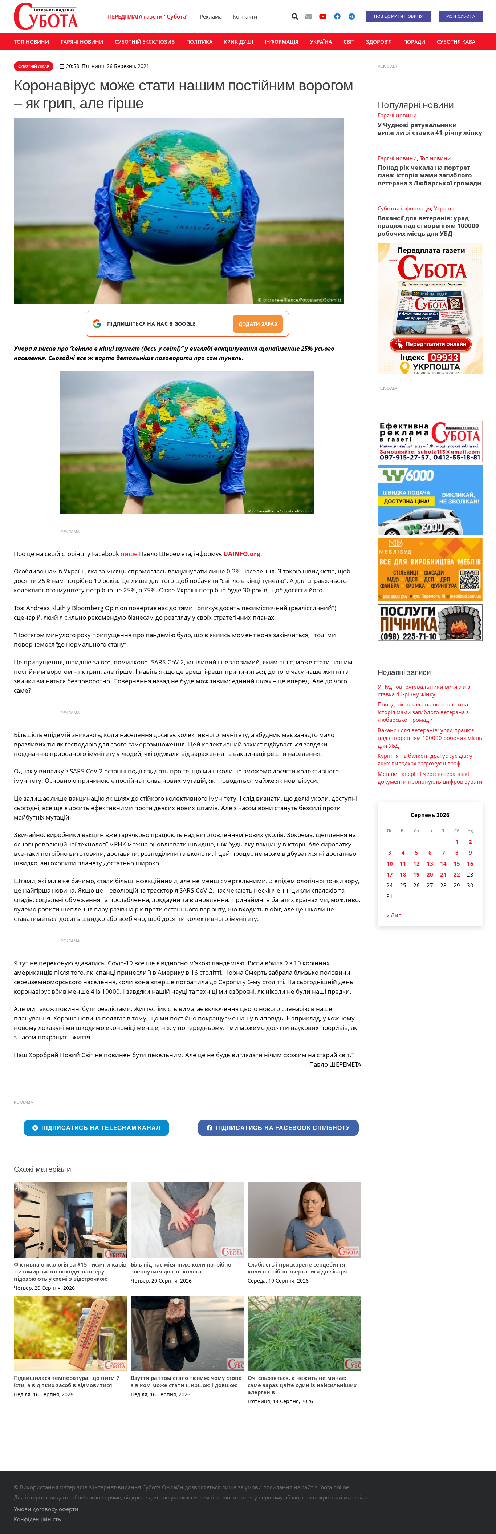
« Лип (394, 915)
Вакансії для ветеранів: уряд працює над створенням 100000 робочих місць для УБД (428, 226)
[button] (295, 16)
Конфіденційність (37, 1519)
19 (416, 874)
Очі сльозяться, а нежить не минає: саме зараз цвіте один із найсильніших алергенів (302, 1385)
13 (430, 863)
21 (443, 874)
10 (389, 863)
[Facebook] (337, 16)
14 (443, 863)
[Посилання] (46, 16)
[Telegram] (351, 16)
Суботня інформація (404, 208)
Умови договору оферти (46, 1509)
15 (457, 863)
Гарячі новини (397, 115)
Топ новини (435, 158)
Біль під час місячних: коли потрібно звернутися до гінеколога (181, 1268)
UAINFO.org (241, 553)
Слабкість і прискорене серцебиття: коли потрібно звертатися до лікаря (297, 1268)
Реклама (211, 16)
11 (403, 863)
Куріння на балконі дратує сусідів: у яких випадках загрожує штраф (425, 759)
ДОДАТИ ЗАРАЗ (258, 324)
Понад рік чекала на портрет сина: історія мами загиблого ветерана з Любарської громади (429, 175)
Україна (444, 208)
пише (130, 553)
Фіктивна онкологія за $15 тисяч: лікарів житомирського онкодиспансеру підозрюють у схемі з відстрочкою (70, 1271)
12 (416, 863)
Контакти (245, 16)
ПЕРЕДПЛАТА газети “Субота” (148, 16)
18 (403, 874)
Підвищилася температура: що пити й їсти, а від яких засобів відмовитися (67, 1381)
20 (430, 874)
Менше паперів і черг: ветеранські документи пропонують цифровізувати (430, 777)
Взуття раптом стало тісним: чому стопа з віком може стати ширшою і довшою (186, 1381)
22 (457, 874)
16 (470, 863)
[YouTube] (322, 16)
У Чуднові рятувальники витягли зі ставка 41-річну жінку (430, 129)
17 (389, 874)
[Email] (308, 16)
